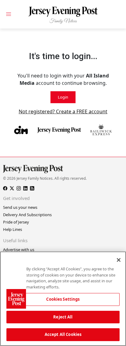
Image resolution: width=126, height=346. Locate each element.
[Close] (118, 260)
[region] (63, 298)
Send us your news (20, 207)
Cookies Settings (63, 299)
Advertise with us (18, 249)
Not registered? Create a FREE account (63, 111)
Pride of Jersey (16, 222)
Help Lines (12, 229)
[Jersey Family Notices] (63, 15)
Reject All (62, 317)
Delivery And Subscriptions (27, 214)
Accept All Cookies (63, 334)
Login (63, 97)
